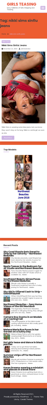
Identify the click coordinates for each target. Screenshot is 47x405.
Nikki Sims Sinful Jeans (14, 45)
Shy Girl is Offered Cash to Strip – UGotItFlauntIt (22, 292)
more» (34, 262)
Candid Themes (26, 399)
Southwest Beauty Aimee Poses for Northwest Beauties (21, 280)
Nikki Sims (6, 42)
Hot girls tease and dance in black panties (23, 343)
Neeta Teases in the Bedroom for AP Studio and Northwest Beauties (23, 267)
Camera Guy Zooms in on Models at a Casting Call (22, 318)
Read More (8, 138)
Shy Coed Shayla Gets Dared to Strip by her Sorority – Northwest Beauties (22, 253)
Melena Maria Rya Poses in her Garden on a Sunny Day (21, 330)
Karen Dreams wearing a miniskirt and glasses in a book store (23, 368)
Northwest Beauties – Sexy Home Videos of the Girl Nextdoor (22, 305)
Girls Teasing (21, 4)
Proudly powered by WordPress (16, 397)
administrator (25, 49)
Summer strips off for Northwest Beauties (22, 356)
